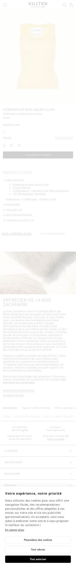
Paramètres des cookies (38, 540)
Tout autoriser (38, 559)
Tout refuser (38, 549)
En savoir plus (14, 530)
